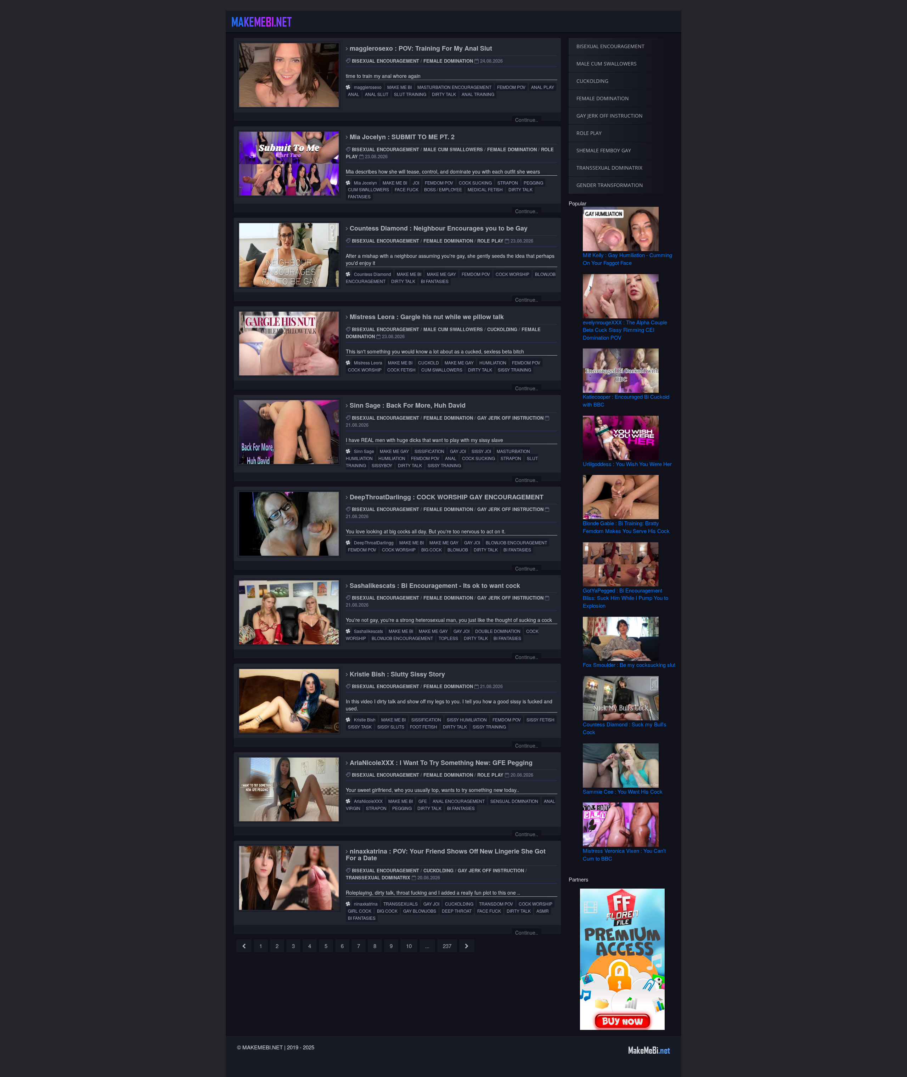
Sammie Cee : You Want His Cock (623, 791)
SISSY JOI (481, 451)
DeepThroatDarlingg (374, 542)
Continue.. (526, 119)
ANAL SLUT (376, 94)
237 (447, 946)
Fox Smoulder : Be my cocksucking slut (629, 664)
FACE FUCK (406, 189)
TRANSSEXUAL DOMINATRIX (378, 877)
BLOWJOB (457, 549)
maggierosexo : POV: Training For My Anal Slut (420, 48)
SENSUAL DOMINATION (514, 801)
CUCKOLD (428, 362)
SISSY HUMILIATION (467, 719)
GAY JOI (458, 451)
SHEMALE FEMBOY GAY (603, 150)
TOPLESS (448, 638)
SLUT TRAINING (410, 94)
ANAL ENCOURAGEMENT (459, 801)
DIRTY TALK (444, 94)
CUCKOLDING (502, 329)
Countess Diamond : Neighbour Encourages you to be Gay (438, 228)
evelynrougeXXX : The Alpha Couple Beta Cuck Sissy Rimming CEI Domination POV (625, 329)
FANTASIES (359, 196)
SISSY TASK (360, 727)
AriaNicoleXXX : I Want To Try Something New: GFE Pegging (440, 762)
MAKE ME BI (399, 87)
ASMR (542, 911)
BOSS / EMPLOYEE (443, 189)
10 (409, 946)
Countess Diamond (372, 274)
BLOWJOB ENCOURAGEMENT (516, 542)
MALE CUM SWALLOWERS (453, 149)
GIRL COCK (359, 911)
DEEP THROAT (457, 911)
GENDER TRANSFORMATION (609, 185)
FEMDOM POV (511, 87)
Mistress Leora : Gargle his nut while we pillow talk (426, 316)
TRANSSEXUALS (400, 904)
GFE (422, 801)
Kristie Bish (365, 719)
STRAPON (507, 183)
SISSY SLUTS (390, 727)
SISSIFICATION (429, 451)
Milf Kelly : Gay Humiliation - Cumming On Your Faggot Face (627, 258)
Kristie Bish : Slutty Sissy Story (396, 674)
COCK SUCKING (475, 183)
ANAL (353, 94)
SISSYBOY (382, 465)
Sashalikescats (368, 631)
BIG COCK (431, 549)
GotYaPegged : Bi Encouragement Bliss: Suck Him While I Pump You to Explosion (625, 597)
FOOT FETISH (423, 727)
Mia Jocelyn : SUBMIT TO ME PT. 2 (401, 136)
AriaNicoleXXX (368, 801)
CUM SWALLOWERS (368, 189)
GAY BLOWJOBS (419, 911)
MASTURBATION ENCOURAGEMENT (454, 87)
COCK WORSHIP (512, 274)
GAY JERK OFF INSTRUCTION (510, 417)
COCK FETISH (401, 370)
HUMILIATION (492, 362)
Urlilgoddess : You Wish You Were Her (627, 463)
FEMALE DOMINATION (448, 60)
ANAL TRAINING (478, 94)
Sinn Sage (364, 451)
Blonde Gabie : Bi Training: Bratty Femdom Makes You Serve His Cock (626, 526)
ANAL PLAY (542, 87)
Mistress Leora (368, 362)
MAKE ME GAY (441, 274)
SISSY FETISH (540, 719)
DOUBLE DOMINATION (497, 631)
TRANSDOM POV (496, 904)
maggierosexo (368, 87)
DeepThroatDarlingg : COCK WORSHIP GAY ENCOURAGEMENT (445, 496)
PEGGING (533, 183)
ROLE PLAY (490, 240)
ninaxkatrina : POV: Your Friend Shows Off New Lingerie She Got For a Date (446, 854)
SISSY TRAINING (514, 370)
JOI (416, 183)
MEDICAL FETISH (485, 189)
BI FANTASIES (435, 281)
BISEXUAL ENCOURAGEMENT (385, 60)
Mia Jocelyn (365, 183)
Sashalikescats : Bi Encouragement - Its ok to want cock (434, 585)
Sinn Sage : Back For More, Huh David (407, 405)
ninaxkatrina (366, 904)
